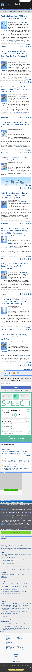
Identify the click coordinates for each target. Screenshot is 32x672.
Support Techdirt (20, 649)
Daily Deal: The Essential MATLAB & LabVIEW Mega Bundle (15, 158)
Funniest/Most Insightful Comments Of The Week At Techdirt (14, 574)
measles (10, 30)
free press (27, 275)
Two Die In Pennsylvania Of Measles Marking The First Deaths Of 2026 (14, 17)
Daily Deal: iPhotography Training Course (10, 613)
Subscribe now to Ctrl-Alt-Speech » (16, 440)
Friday (3, 581)
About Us (19, 637)
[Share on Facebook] (28, 46)
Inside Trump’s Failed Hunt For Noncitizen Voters (12, 626)
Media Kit (8, 648)
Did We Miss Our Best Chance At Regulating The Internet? (14, 453)
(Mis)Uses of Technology (4, 139)
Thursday (4, 601)
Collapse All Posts (26, 9)
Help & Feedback (10, 647)
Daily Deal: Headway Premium (8, 543)
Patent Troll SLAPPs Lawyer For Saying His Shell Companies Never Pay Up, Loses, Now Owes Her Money (15, 301)
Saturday (4, 577)
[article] (8, 507)
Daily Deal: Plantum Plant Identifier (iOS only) (11, 593)
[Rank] (2, 460)
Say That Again (4, 245)
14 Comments (4, 223)
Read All (28, 455)
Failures (5, 30)
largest (20, 28)
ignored (17, 33)
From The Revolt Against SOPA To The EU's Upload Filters (14, 451)
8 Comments (11, 81)
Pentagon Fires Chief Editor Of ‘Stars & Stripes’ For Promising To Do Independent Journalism (15, 265)
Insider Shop (20, 648)
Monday (3, 552)
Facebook (8, 638)
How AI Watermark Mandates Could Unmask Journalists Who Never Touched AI (15, 124)
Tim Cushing (23, 96)
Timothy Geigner (24, 22)
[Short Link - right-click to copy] (20, 46)
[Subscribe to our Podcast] (18, 373)
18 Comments (4, 152)
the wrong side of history (23, 205)
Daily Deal (22, 164)
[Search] (31, 1)
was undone (11, 350)
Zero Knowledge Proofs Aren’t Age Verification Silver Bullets (13, 591)
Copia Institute (20, 647)
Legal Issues (4, 70)
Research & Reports (9, 643)
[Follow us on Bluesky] (6, 373)
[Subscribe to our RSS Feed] (14, 373)
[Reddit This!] (24, 46)
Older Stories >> (28, 369)
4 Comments (11, 329)
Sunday (3, 572)
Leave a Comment (5, 188)
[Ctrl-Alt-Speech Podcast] (16, 400)
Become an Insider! (16, 532)
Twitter (7, 637)
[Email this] (22, 46)
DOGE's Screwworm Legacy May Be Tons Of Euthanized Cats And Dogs (16, 603)
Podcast (8, 641)
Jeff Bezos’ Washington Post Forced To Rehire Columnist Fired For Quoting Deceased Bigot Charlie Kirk (15, 230)
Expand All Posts (15, 9)
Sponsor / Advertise (8, 650)
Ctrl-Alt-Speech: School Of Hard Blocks (10, 589)
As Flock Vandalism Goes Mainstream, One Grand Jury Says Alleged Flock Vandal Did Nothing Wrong (15, 195)
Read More (3, 81)
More (1, 631)
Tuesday (3, 538)
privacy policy (19, 390)
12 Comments (4, 117)
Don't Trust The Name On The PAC (9, 557)
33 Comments (4, 258)
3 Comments (4, 46)
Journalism (4, 280)
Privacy (18, 641)
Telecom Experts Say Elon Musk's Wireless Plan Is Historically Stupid (15, 569)
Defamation (4, 315)
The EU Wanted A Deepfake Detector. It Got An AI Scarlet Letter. (14, 611)
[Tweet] (26, 46)
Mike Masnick (23, 62)
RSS (7, 639)
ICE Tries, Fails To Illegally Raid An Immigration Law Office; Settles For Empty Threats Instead (14, 89)
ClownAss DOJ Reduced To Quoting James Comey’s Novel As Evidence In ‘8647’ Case (14, 336)
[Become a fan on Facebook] (10, 373)
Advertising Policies (19, 639)
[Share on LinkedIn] (30, 46)
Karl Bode (23, 237)
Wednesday (5, 621)
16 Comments (11, 365)
